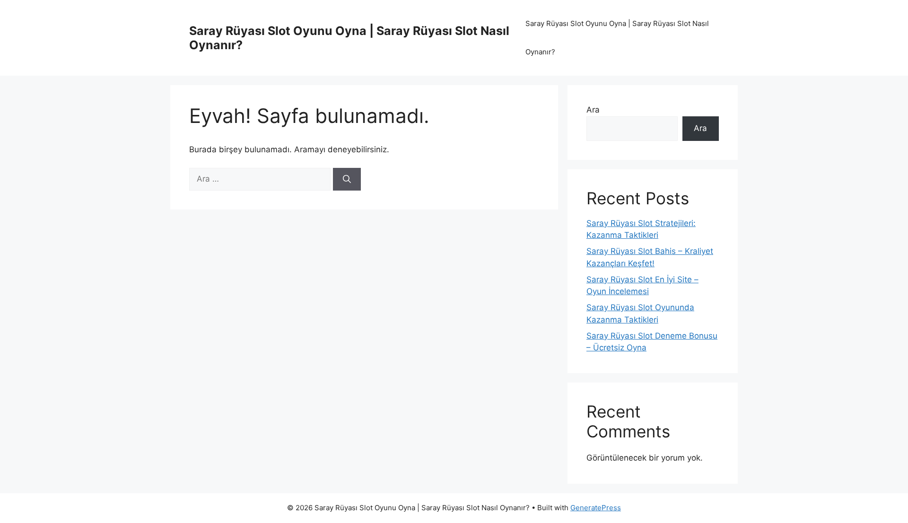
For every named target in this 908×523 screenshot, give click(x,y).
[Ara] (347, 179)
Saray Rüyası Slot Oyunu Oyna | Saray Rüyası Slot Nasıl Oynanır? (617, 37)
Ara (593, 109)
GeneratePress (595, 507)
